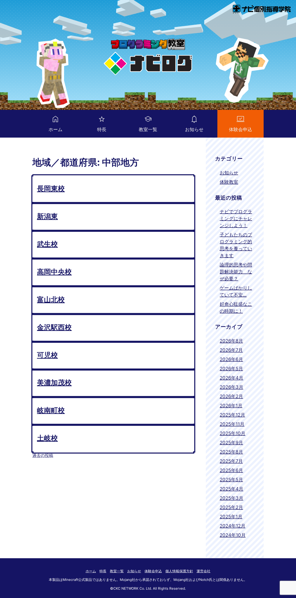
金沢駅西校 (54, 327)
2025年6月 (231, 470)
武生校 (47, 244)
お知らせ (194, 129)
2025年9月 (231, 442)
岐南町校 (51, 410)
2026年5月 (231, 368)
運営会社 (203, 571)
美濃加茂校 (54, 382)
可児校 (47, 355)
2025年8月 (231, 452)
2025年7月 (231, 461)
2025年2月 (231, 507)
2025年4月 (231, 489)
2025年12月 (232, 415)
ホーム (55, 129)
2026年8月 (231, 341)
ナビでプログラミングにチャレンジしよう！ (236, 218)
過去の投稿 (42, 455)
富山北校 (51, 299)
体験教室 (229, 182)
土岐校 (47, 438)
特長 (101, 129)
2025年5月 (231, 479)
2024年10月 (233, 535)
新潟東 (47, 216)
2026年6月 (231, 359)
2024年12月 (232, 526)
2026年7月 (231, 350)
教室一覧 (148, 129)
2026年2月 (231, 396)
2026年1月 (231, 405)
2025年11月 (232, 424)
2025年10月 (232, 433)
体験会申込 (240, 129)
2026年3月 (231, 387)
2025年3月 (231, 498)
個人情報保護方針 (179, 571)
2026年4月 (231, 378)
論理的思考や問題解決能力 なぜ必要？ (236, 271)
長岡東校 (51, 188)
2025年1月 (231, 516)
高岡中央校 (54, 272)
